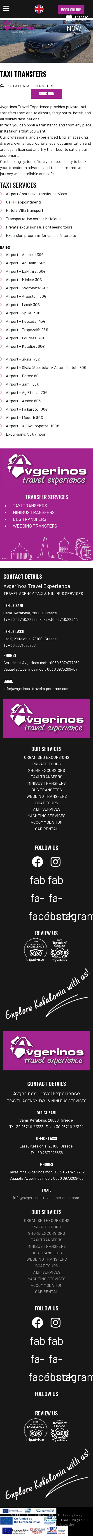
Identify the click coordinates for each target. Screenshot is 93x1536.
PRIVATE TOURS (46, 763)
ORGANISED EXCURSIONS (46, 757)
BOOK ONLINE (71, 9)
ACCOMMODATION (47, 822)
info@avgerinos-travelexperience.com (36, 688)
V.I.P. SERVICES (46, 809)
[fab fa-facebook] (37, 862)
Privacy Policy (72, 1515)
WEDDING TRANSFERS (35, 525)
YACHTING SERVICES (46, 815)
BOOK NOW (46, 93)
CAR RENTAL (46, 828)
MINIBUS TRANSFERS (34, 512)
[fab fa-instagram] (55, 862)
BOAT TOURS (46, 802)
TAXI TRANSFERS (30, 505)
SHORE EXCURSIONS (46, 770)
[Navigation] (6, 9)
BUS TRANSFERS (29, 519)
